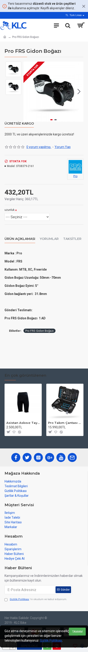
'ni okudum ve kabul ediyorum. (38, 599)
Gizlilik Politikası (51, 640)
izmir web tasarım (65, 620)
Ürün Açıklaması (20, 239)
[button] (27, 91)
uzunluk (9, 209)
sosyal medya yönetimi (77, 620)
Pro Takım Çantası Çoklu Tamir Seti (65, 423)
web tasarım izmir (56, 620)
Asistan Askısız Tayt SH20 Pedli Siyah (23, 423)
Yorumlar (49, 239)
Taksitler (72, 239)
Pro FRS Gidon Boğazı (39, 330)
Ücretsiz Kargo (19, 123)
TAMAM (77, 631)
